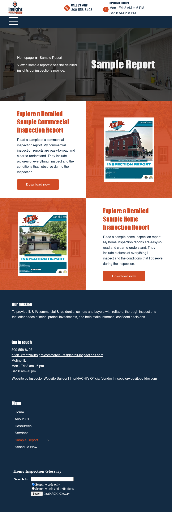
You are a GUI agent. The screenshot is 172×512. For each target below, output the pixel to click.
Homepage (25, 58)
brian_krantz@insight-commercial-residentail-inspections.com (57, 355)
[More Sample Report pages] (48, 440)
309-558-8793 (81, 10)
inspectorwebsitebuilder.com (136, 378)
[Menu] (13, 21)
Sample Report (51, 58)
